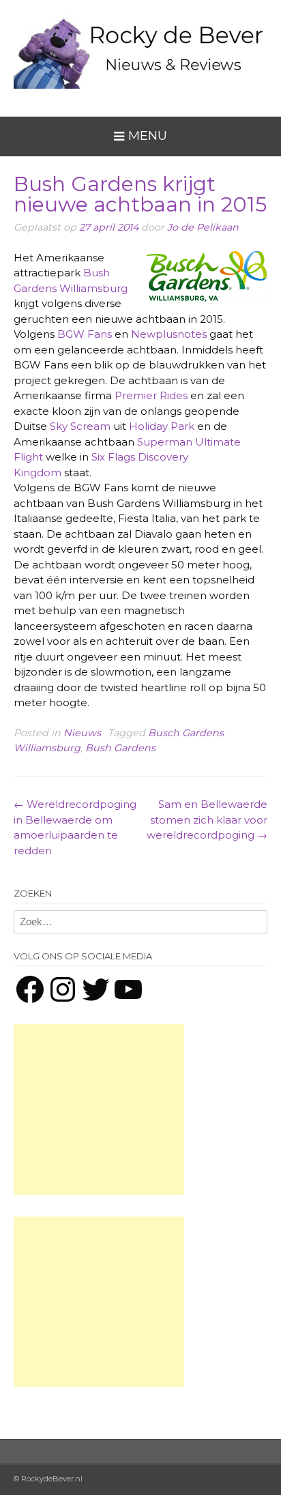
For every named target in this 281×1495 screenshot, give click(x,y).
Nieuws (82, 733)
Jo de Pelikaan (203, 227)
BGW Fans (84, 334)
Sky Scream (80, 426)
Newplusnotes (169, 334)
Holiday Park (161, 426)
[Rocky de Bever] (140, 48)
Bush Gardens (120, 748)
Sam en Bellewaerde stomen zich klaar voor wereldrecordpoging (207, 819)
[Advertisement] (99, 1109)
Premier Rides (151, 395)
